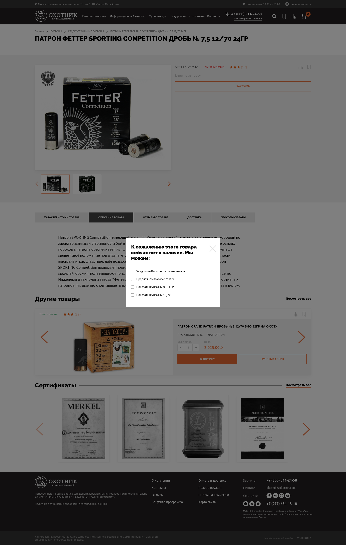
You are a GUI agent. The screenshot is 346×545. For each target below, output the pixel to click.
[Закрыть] (213, 248)
